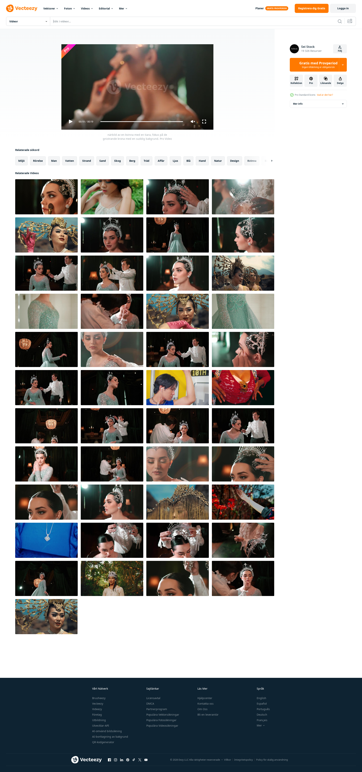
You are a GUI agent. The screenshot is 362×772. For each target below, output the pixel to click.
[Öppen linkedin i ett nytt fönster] (121, 759)
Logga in (343, 8)
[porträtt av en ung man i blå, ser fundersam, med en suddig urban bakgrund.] (177, 387)
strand (86, 161)
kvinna (251, 161)
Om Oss (202, 709)
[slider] (141, 121)
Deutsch (262, 714)
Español (262, 703)
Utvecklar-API (100, 725)
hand (202, 161)
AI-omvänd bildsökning (107, 731)
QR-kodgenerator (103, 742)
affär (161, 161)
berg (132, 161)
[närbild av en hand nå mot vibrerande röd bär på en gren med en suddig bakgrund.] (243, 502)
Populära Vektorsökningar (162, 714)
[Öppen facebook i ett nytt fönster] (109, 759)
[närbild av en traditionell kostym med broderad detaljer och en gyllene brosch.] (243, 387)
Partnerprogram (156, 709)
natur (218, 161)
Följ (340, 50)
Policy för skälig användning (272, 759)
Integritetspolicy (243, 759)
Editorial (104, 8)
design (234, 161)
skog (117, 161)
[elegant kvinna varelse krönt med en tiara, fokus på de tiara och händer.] (243, 464)
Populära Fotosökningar (161, 720)
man (54, 161)
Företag (97, 714)
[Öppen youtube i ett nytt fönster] (145, 759)
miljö (21, 161)
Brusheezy (98, 698)
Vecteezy (97, 703)
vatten (69, 161)
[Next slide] (268, 160)
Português (263, 709)
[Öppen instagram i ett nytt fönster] (115, 759)
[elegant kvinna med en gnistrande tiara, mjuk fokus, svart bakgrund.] (112, 235)
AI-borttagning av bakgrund (110, 736)
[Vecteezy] (21, 8)
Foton (68, 8)
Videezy (97, 709)
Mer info (298, 103)
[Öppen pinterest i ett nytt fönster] (127, 759)
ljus (175, 161)
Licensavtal (153, 698)
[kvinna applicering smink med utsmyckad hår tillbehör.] (243, 349)
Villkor (227, 759)
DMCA (150, 703)
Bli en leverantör (208, 714)
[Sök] (339, 21)
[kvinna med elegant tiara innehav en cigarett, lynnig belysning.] (243, 540)
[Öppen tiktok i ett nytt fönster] (133, 759)
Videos (85, 8)
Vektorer (49, 8)
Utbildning (99, 720)
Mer (121, 8)
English (261, 698)
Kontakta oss (205, 703)
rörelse (38, 161)
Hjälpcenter (204, 698)
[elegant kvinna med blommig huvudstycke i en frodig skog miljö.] (112, 578)
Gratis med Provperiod (318, 65)
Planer (259, 8)
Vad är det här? (325, 94)
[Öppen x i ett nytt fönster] (139, 759)
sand (102, 161)
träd (146, 161)
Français (262, 720)
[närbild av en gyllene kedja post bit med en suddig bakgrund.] (177, 502)
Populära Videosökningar (162, 725)
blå (188, 161)
